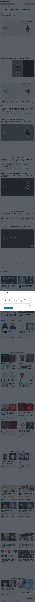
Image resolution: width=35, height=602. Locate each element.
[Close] (33, 293)
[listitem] (17, 305)
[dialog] (17, 301)
